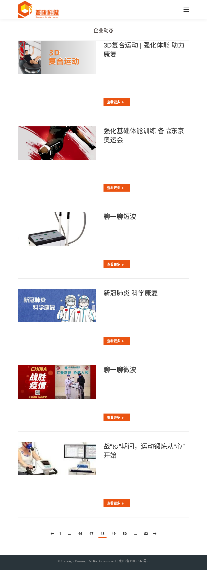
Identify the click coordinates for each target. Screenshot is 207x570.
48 (102, 533)
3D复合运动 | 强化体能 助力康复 (144, 49)
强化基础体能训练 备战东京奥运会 (144, 135)
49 (114, 533)
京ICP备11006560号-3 (134, 561)
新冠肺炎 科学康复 (131, 293)
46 (80, 533)
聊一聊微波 (120, 370)
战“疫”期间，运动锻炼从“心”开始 (144, 451)
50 (125, 533)
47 (91, 533)
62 (146, 533)
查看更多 (113, 102)
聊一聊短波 (120, 216)
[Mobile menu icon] (186, 10)
